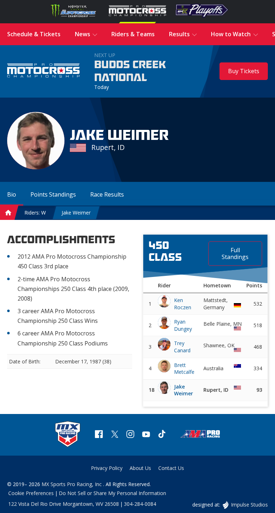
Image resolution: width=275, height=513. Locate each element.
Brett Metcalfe (184, 369)
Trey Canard (182, 347)
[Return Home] (43, 71)
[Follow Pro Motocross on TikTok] (162, 435)
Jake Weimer (76, 212)
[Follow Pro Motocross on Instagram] (130, 435)
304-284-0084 (140, 503)
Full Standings (235, 253)
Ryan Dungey (183, 325)
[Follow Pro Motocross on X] (114, 435)
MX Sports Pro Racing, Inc (72, 484)
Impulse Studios (249, 504)
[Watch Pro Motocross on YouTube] (146, 435)
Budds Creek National (130, 71)
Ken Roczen (182, 304)
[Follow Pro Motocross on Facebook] (99, 435)
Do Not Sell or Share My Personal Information (112, 493)
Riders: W (35, 212)
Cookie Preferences (31, 493)
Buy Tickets (243, 71)
